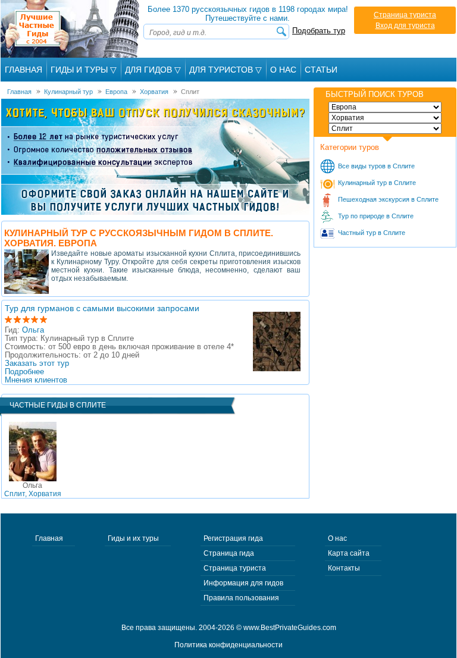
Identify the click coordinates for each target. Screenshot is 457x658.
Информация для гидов (243, 583)
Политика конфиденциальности (228, 645)
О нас (337, 538)
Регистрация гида (233, 538)
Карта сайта (349, 553)
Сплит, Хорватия (32, 489)
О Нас (283, 69)
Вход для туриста (405, 25)
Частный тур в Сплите (371, 232)
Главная (23, 69)
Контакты (344, 568)
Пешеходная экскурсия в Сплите (388, 199)
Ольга (33, 330)
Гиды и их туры (133, 538)
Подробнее (24, 372)
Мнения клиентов (36, 380)
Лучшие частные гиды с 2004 (71, 29)
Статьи (321, 69)
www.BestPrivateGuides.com (289, 627)
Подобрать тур (318, 30)
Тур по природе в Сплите (376, 216)
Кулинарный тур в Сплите (377, 182)
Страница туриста (405, 15)
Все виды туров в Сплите (376, 166)
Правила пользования (241, 598)
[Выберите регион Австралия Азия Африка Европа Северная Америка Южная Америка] (385, 107)
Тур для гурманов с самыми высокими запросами (102, 308)
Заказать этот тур (37, 363)
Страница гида (229, 553)
